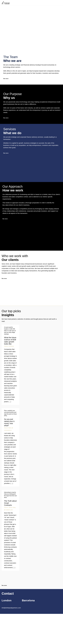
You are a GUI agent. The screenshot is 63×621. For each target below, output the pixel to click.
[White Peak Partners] (14, 2)
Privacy (17, 616)
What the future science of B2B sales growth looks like (10, 341)
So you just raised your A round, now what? (9, 422)
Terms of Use (23, 616)
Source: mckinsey (9, 346)
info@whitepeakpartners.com (11, 608)
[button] (7, 153)
